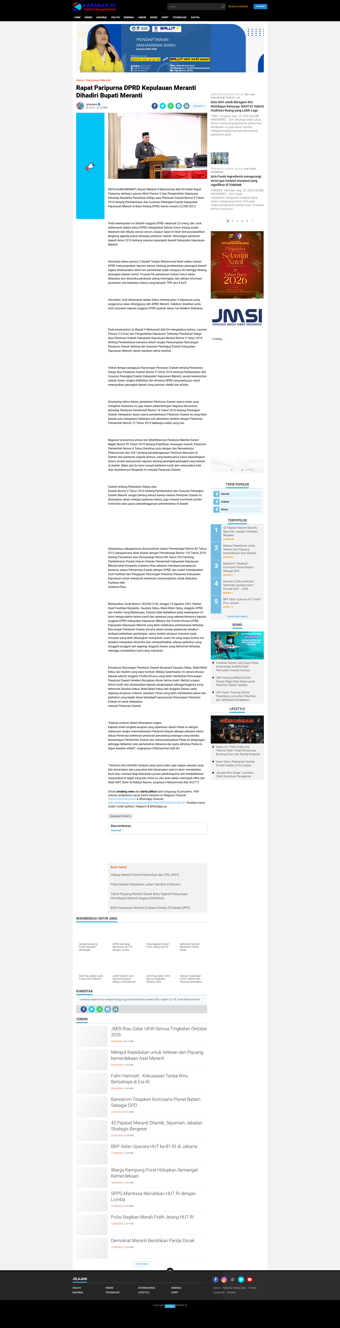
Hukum (142, 17)
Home (77, 17)
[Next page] (252, 221)
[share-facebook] (155, 106)
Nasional (102, 17)
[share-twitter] (163, 106)
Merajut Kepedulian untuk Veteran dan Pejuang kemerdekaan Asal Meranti (157, 1055)
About (216, 1287)
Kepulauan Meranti (120, 816)
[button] (165, 70)
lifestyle (143, 1292)
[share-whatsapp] (171, 106)
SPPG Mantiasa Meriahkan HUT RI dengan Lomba (153, 1196)
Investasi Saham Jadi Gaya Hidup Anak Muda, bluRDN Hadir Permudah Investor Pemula (237, 666)
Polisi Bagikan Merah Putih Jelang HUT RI (152, 1217)
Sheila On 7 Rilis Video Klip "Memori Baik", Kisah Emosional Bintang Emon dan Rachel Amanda (238, 750)
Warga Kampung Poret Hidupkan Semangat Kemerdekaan (154, 1173)
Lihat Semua (141, 1264)
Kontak (253, 1287)
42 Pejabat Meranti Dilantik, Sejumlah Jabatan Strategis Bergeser (156, 1126)
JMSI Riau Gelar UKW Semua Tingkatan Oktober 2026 (159, 1031)
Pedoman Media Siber (234, 1287)
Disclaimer (219, 1292)
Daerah (225, 493)
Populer (260, 6)
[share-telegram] (178, 106)
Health (77, 1287)
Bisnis (153, 17)
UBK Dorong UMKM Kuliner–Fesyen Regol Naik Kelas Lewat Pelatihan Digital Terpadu (235, 681)
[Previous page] (222, 221)
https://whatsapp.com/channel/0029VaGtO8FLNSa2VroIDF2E (146, 802)
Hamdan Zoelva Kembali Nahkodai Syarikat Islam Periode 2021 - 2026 (238, 585)
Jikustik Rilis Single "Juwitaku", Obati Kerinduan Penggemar (235, 774)
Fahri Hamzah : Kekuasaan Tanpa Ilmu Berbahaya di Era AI (149, 1078)
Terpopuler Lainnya (237, 616)
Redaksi (231, 1292)
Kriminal (129, 17)
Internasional (146, 1287)
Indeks (88, 17)
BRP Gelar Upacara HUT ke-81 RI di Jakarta (154, 1146)
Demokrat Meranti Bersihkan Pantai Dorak (153, 1240)
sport (165, 17)
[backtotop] (170, 1271)
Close (170, 1306)
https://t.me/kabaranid (122, 799)
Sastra (195, 17)
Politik (115, 17)
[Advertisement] (157, 530)
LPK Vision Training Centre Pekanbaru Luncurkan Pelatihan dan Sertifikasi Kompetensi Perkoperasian (236, 696)
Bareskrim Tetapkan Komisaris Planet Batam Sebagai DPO (155, 1102)
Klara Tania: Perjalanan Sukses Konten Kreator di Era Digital (235, 763)
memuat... (117, 830)
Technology (180, 17)
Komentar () (199, 106)
